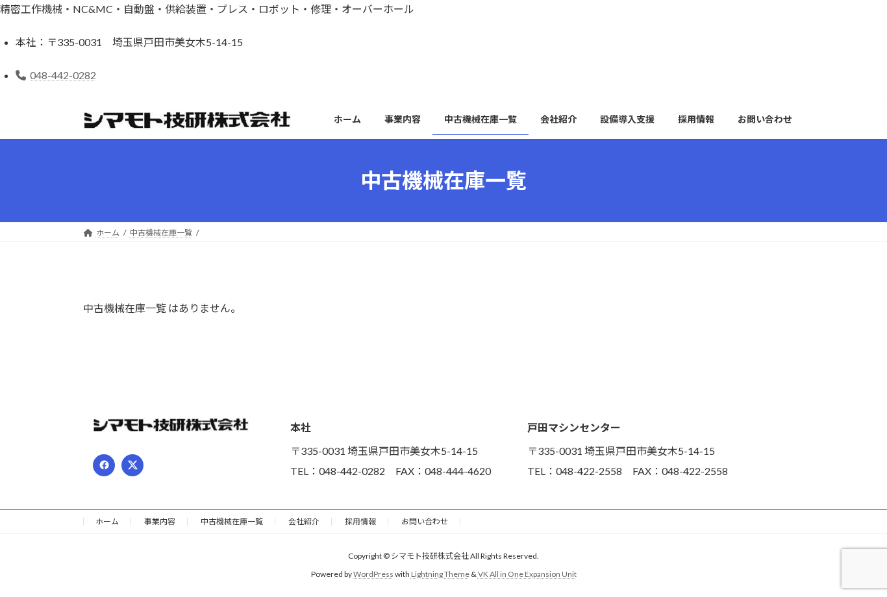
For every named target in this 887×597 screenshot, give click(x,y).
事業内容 (159, 521)
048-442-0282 (63, 75)
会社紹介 (303, 521)
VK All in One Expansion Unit (527, 574)
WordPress (373, 574)
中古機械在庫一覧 (232, 521)
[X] (132, 465)
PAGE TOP (854, 566)
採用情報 (360, 521)
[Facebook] (104, 465)
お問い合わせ (424, 521)
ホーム (107, 521)
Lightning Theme (440, 574)
